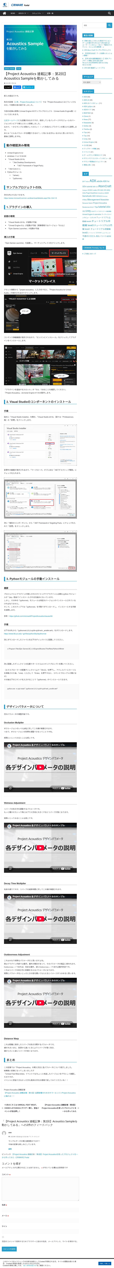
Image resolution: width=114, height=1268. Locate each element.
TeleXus (87, 129)
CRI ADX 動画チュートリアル (94, 68)
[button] (27, 13)
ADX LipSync (88, 106)
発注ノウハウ (101, 236)
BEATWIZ (87, 113)
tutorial (102, 206)
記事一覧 (50, 13)
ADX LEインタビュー (91, 103)
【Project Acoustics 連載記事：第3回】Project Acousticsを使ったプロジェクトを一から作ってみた (59, 1108)
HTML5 (84, 200)
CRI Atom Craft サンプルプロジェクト (97, 50)
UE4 (108, 206)
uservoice (97, 214)
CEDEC (90, 190)
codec (95, 190)
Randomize (86, 207)
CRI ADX (100, 190)
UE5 (83, 211)
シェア (8, 87)
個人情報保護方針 (30, 1265)
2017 (84, 181)
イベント (87, 152)
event (107, 193)
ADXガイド (22, 13)
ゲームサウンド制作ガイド (93, 155)
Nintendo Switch (87, 203)
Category (84, 190)
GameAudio (87, 196)
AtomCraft (104, 186)
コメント (6, 1174)
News (13, 13)
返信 (10, 1149)
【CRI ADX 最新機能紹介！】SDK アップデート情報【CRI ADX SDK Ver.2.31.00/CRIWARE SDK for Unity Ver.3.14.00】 (97, 61)
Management (94, 199)
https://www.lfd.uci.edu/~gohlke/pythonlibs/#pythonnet (25, 633)
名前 (4, 1205)
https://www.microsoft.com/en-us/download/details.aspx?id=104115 (30, 198)
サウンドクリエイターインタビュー (96, 158)
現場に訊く (88, 165)
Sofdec (86, 126)
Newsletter (87, 122)
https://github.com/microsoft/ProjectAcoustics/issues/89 (30, 616)
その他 (18, 68)
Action (87, 181)
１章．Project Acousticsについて (28, 102)
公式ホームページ (11, 120)
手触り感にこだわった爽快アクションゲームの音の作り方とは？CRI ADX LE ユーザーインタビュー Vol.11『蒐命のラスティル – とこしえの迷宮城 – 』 (97, 44)
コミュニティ (36, 13)
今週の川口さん (89, 236)
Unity (85, 139)
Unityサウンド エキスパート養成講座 (101, 211)
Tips (85, 132)
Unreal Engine (9, 68)
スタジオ (93, 217)
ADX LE (86, 100)
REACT (92, 207)
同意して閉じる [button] (105, 1263)
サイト (4, 1226)
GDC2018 (99, 196)
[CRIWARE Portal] (4, 13)
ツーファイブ (91, 233)
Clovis (86, 116)
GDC (94, 196)
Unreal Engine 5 (88, 214)
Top (85, 135)
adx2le (100, 181)
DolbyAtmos (101, 193)
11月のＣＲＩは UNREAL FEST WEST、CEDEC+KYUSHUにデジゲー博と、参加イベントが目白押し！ (21, 1108)
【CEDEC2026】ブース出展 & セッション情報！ (97, 54)
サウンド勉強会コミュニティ (94, 161)
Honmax (105, 196)
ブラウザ (99, 233)
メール (5, 1215)
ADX (85, 97)
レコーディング (106, 233)
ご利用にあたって (90, 254)
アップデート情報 (90, 148)
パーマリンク (35, 1137)
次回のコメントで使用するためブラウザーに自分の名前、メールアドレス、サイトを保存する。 (40, 1241)
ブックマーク (29, 87)
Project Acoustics (100, 203)
